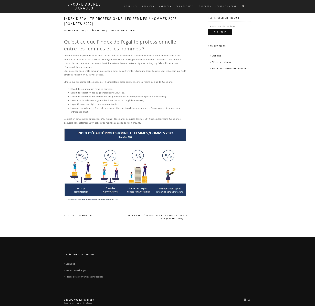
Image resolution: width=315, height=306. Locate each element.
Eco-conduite (184, 6)
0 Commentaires (117, 30)
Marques (164, 6)
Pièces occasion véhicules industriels (230, 68)
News (133, 30)
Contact (204, 6)
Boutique (130, 6)
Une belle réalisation (78, 215)
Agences (147, 6)
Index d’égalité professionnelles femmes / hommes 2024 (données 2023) (157, 217)
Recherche (220, 32)
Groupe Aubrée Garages (84, 6)
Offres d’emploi (225, 6)
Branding (216, 55)
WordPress (87, 303)
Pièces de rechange (221, 62)
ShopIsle (68, 303)
